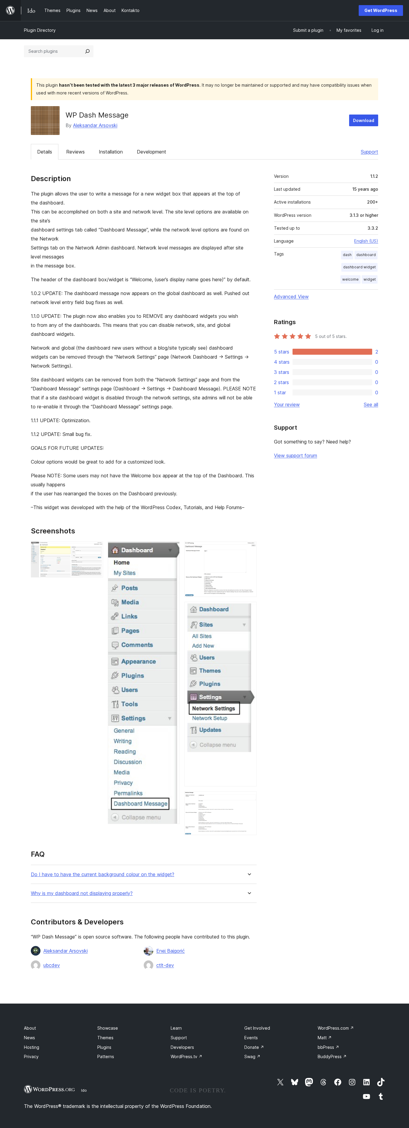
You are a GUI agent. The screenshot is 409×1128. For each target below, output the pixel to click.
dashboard (366, 254)
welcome (350, 279)
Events (251, 1037)
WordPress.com (336, 1028)
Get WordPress (380, 10)
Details (44, 152)
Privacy (31, 1056)
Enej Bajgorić (170, 951)
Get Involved (257, 1028)
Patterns (105, 1056)
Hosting (31, 1047)
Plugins (104, 1047)
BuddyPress (332, 1056)
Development (151, 152)
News (29, 1037)
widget (369, 279)
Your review (287, 404)
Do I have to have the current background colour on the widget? (102, 874)
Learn (176, 1028)
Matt (325, 1037)
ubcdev (51, 965)
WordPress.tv (186, 1056)
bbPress (328, 1047)
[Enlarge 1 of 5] (95, 550)
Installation (111, 152)
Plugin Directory (40, 30)
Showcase (107, 1028)
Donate (254, 1047)
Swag (252, 1056)
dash (347, 254)
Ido (84, 1090)
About (30, 1028)
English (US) (366, 240)
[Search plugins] (87, 51)
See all (371, 404)
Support (369, 152)
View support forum (295, 455)
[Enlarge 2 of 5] (172, 550)
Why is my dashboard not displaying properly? (82, 893)
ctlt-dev (165, 965)
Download (363, 120)
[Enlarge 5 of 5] (249, 799)
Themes (105, 1037)
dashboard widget (359, 267)
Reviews (75, 152)
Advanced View (291, 297)
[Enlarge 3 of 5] (249, 550)
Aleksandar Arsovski (95, 125)
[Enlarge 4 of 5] (249, 610)
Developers (182, 1047)
